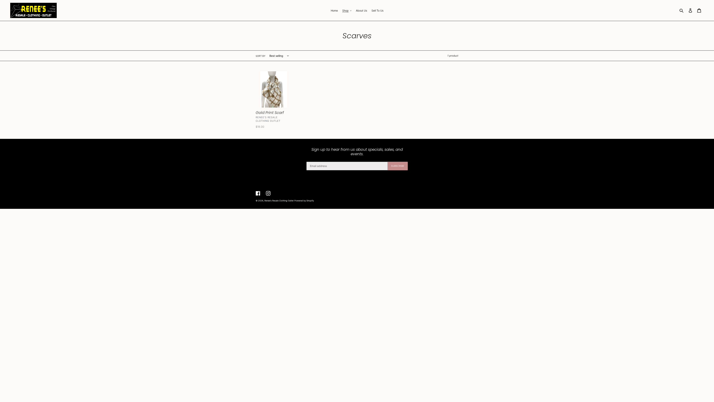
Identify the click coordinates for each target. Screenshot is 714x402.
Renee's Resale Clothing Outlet (279, 200)
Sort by (260, 56)
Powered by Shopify (304, 200)
